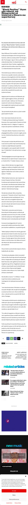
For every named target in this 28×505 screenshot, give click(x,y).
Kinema (3, 6)
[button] (25, 476)
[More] (22, 338)
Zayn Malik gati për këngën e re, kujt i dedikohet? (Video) (7, 357)
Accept (14, 491)
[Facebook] (8, 338)
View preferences (14, 499)
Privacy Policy (18, 502)
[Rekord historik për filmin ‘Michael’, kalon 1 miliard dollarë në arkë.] (5, 393)
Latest (7, 6)
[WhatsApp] (11, 338)
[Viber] (15, 338)
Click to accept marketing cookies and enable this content (14, 455)
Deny (14, 495)
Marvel (16, 343)
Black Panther (9, 343)
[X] (18, 338)
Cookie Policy (9, 502)
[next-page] (5, 399)
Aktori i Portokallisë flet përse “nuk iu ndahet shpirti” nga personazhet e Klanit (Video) (20, 357)
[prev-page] (3, 399)
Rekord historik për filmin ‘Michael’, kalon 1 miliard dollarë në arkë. (16, 393)
